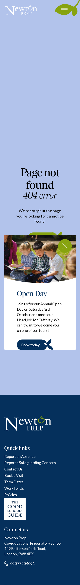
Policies (10, 494)
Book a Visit (13, 475)
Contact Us (13, 469)
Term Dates (13, 481)
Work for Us (14, 488)
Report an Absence (20, 456)
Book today (30, 344)
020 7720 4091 (22, 563)
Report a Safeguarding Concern (30, 462)
